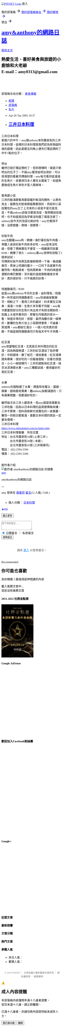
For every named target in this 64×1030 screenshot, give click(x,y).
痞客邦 (20, 492)
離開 (20, 1023)
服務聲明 (38, 976)
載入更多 (7, 515)
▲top (4, 508)
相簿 (11, 100)
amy (3, 472)
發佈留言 (7, 537)
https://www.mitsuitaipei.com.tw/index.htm (25, 428)
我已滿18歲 (9, 1023)
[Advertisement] (32, 701)
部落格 (13, 105)
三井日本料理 (21, 124)
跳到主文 (7, 50)
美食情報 (30, 93)
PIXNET (16, 972)
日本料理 (29, 502)
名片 (11, 109)
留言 (28, 492)
